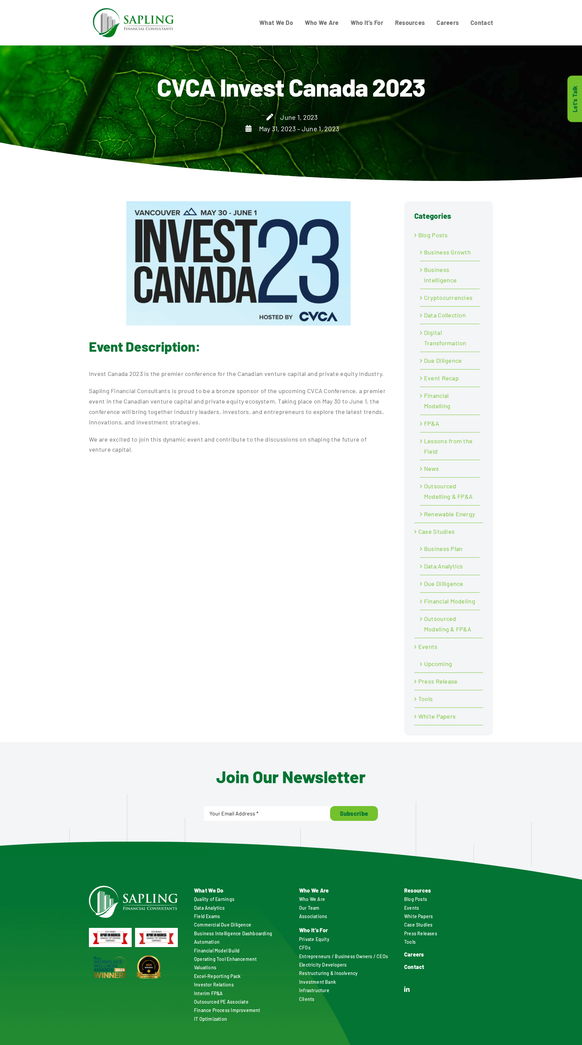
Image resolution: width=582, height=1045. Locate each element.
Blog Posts (433, 235)
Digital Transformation (445, 338)
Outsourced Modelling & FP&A (448, 491)
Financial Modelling (437, 401)
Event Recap (441, 378)
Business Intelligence (440, 275)
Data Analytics (443, 566)
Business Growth (447, 252)
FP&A (431, 423)
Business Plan (443, 548)
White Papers (437, 716)
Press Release (438, 681)
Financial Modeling (449, 601)
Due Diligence (443, 360)
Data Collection (445, 315)
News (431, 468)
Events (428, 646)
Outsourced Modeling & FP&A (447, 624)
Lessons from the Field (448, 446)
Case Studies (436, 531)
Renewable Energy (449, 514)
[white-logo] (133, 889)
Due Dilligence (443, 583)
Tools (425, 698)
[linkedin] (407, 989)
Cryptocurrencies (448, 297)
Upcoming (438, 663)
